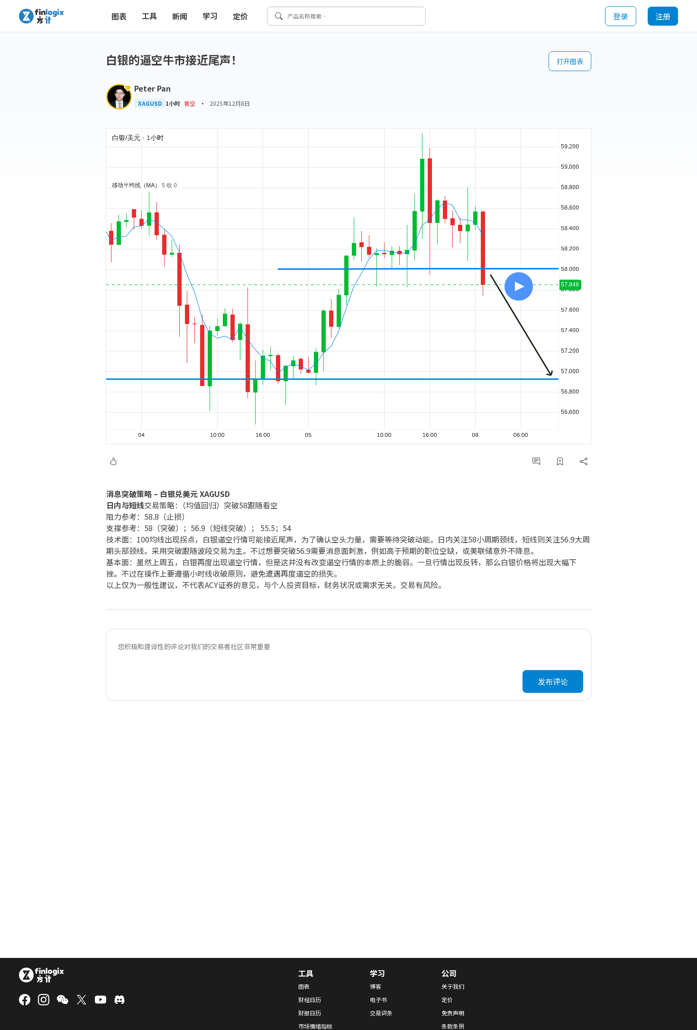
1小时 (172, 103)
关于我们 (452, 986)
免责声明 (452, 1013)
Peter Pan (152, 88)
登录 (620, 16)
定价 (240, 16)
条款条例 (452, 1026)
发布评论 (553, 681)
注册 (662, 16)
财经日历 (309, 999)
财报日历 (309, 1013)
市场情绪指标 (315, 1026)
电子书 (378, 999)
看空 (189, 103)
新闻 (179, 16)
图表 (119, 16)
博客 (375, 986)
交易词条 (381, 1013)
